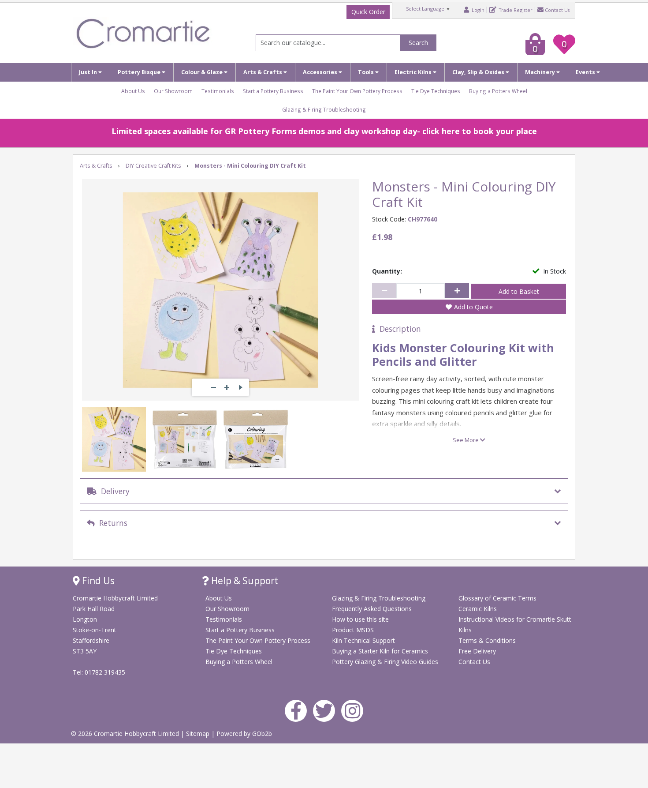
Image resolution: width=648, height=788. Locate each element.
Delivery (113, 491)
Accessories (321, 72)
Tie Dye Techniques (435, 90)
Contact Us (557, 10)
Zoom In (227, 387)
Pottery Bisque (140, 72)
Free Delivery (477, 651)
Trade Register (515, 10)
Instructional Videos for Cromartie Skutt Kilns (514, 624)
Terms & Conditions (487, 640)
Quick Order (368, 12)
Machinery (540, 72)
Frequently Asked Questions (372, 608)
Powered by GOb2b (244, 733)
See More (466, 440)
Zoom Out (213, 387)
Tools (366, 72)
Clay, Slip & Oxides (479, 72)
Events (586, 72)
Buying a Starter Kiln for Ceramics (380, 651)
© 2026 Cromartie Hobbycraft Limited (126, 733)
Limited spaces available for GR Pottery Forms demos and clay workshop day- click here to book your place (324, 131)
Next (240, 387)
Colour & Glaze (202, 72)
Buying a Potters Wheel (498, 90)
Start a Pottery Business (273, 90)
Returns (111, 523)
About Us (133, 90)
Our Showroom (173, 90)
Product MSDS (353, 630)
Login (477, 10)
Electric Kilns (414, 72)
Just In (88, 72)
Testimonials (217, 90)
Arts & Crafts (263, 72)
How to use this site (360, 619)
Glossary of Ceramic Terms (497, 598)
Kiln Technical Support (363, 640)
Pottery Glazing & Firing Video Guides (385, 661)
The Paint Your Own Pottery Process (357, 90)
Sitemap (198, 733)
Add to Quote (473, 307)
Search (418, 42)
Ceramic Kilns (477, 608)
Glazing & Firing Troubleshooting (324, 109)
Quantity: (387, 271)
